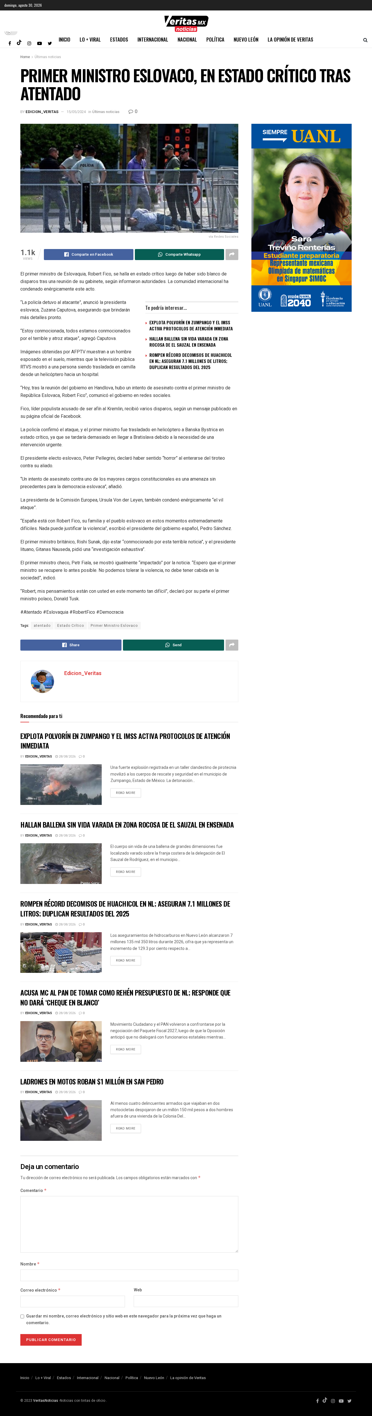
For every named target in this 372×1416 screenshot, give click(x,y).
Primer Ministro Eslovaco (114, 625)
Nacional (187, 39)
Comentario (33, 1191)
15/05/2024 (76, 111)
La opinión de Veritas (290, 39)
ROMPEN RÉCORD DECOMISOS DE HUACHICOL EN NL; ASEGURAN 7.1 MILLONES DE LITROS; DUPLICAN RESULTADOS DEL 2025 (190, 361)
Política (215, 39)
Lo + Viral (90, 39)
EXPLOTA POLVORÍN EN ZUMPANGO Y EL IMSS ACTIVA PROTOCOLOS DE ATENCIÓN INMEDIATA (191, 325)
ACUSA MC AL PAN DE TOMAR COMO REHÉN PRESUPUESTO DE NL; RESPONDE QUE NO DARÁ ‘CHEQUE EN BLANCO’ (125, 997)
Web (138, 1290)
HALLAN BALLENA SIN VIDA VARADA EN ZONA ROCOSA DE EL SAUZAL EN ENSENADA (188, 341)
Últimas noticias (48, 57)
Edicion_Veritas (42, 111)
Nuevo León (246, 39)
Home (25, 57)
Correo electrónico (40, 1290)
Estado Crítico (70, 625)
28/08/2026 (67, 756)
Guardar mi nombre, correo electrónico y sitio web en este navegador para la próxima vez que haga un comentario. (123, 1319)
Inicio (64, 39)
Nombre (30, 1264)
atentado (42, 625)
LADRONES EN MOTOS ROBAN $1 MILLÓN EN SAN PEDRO (92, 1081)
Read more (125, 792)
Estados (119, 39)
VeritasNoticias (45, 1400)
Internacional (152, 39)
